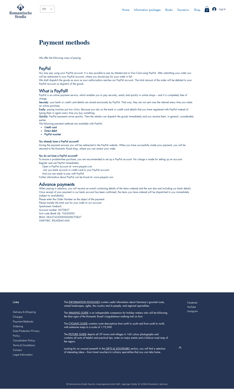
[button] (206, 9)
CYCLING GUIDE (78, 323)
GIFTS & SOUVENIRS (117, 348)
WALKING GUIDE (79, 312)
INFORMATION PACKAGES (84, 302)
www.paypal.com (82, 166)
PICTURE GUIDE (78, 334)
